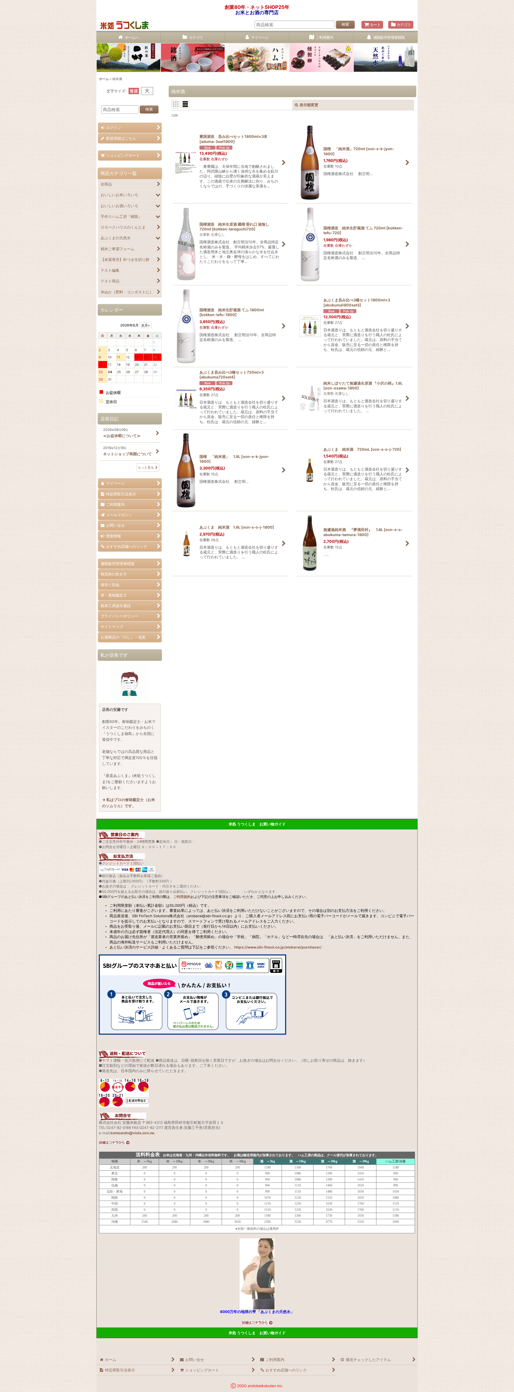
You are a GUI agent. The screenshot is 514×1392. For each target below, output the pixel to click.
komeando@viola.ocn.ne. (133, 1133)
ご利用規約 (182, 896)
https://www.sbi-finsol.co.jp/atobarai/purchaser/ (278, 947)
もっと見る (146, 467)
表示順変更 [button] (309, 105)
